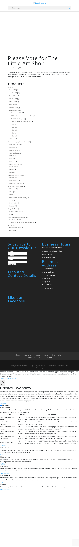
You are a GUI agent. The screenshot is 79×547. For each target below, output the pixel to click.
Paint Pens (12, 161)
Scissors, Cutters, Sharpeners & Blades (21, 222)
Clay (10, 214)
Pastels (11, 172)
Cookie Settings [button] (5, 378)
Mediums (12, 189)
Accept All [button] (13, 378)
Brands (45, 355)
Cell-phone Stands (15, 227)
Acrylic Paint (13, 93)
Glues (11, 192)
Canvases (12, 147)
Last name (11, 255)
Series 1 (14, 124)
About (17, 355)
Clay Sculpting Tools (15, 211)
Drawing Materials (13, 164)
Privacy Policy (56, 355)
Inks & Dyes (13, 166)
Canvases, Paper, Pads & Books (18, 142)
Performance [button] (4, 455)
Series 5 (14, 136)
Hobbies (11, 206)
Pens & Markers (13, 153)
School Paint (13, 96)
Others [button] (2, 482)
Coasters (12, 230)
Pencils (11, 169)
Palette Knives (13, 180)
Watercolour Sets (16, 113)
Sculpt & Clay (12, 209)
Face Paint (12, 90)
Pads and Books (14, 144)
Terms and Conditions (31, 355)
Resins (11, 195)
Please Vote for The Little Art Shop (33, 61)
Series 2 (14, 127)
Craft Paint (12, 105)
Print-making (13, 203)
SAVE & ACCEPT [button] (5, 489)
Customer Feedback (32, 357)
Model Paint (13, 99)
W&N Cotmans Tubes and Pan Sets (22, 116)
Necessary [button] (3, 403)
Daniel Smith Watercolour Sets (21, 121)
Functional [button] (3, 446)
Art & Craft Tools (14, 219)
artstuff (12, 68)
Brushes (11, 178)
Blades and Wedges (15, 183)
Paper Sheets (13, 150)
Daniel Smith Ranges (17, 119)
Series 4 (14, 133)
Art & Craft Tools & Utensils (16, 217)
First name (11, 251)
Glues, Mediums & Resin (15, 186)
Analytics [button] (2, 464)
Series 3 (14, 130)
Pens (10, 158)
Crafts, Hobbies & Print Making (17, 198)
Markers (11, 155)
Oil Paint (12, 139)
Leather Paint (13, 108)
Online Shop (47, 357)
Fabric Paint (13, 102)
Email (10, 260)
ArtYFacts (11, 225)
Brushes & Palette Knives (16, 175)
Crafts (11, 200)
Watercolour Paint (15, 111)
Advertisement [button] (4, 473)
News (25, 68)
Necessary (5, 405)
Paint (9, 87)
